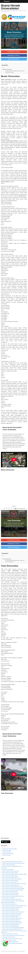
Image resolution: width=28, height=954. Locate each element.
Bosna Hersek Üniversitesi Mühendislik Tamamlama (14, 883)
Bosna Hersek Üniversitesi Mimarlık (10, 885)
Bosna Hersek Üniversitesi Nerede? (10, 880)
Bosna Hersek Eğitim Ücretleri (9, 940)
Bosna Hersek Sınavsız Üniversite (10, 934)
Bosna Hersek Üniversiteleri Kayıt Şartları (11, 915)
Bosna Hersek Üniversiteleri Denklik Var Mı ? (12, 923)
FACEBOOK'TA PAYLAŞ (13, 55)
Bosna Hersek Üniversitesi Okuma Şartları (11, 879)
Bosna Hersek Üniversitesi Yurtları (10, 872)
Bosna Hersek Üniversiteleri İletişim (10, 916)
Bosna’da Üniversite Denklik (8, 864)
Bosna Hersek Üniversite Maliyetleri (10, 926)
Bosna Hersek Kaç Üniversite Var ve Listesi (12, 938)
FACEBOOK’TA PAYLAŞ (13, 543)
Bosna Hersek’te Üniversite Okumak (10, 871)
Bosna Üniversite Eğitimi (7, 869)
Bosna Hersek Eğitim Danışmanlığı (10, 941)
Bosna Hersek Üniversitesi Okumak (10, 877)
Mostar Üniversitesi (7, 69)
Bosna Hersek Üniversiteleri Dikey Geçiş (11, 921)
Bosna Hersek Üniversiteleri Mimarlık (10, 910)
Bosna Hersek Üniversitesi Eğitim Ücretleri (12, 929)
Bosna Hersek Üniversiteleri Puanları (10, 908)
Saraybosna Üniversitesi (7, 853)
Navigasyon (7, 1)
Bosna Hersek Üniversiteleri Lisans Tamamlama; (15, 70)
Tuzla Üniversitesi (7, 559)
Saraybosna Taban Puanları (8, 937)
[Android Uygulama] (5, 841)
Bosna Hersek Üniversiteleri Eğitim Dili (11, 919)
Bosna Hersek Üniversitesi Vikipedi (10, 894)
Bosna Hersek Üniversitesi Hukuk (10, 891)
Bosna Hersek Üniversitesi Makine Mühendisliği (13, 888)
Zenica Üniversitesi (6, 850)
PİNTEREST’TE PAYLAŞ (14, 540)
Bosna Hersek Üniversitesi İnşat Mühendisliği (12, 890)
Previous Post (14, 830)
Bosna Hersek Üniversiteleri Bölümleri (11, 924)
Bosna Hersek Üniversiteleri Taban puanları (12, 907)
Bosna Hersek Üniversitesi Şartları (10, 875)
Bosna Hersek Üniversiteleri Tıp (9, 904)
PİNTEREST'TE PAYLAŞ (14, 51)
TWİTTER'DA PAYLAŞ (14, 59)
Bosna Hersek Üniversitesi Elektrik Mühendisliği (13, 927)
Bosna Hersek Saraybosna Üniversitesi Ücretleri (13, 935)
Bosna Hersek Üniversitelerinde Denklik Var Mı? (13, 896)
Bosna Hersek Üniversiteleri (10, 6)
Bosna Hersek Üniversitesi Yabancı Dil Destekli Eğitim (14, 874)
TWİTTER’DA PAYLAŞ (14, 547)
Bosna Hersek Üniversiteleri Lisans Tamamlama (13, 912)
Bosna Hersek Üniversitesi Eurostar (10, 893)
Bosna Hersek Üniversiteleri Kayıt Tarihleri (11, 913)
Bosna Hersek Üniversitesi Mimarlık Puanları (12, 861)
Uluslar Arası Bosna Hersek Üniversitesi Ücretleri (13, 863)
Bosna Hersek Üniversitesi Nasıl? (9, 882)
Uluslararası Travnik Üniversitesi (9, 848)
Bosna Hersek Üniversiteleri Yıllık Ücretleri (11, 899)
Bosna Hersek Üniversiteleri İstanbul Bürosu (12, 943)
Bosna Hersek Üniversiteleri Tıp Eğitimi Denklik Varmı (14, 905)
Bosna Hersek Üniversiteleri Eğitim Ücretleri (12, 918)
